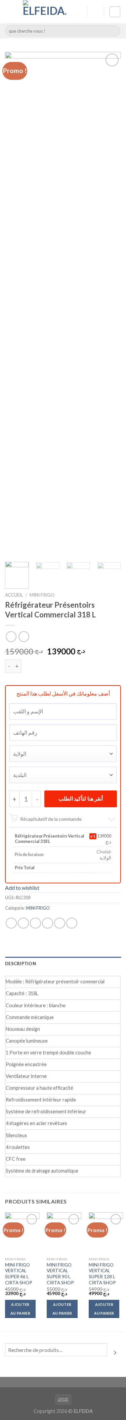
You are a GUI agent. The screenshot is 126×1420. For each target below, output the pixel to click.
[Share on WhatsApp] (11, 923)
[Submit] (114, 31)
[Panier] (115, 11)
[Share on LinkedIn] (71, 923)
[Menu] (9, 11)
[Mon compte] (79, 11)
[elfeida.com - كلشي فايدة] (44, 12)
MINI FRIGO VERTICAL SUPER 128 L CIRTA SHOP (102, 1273)
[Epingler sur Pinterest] (59, 923)
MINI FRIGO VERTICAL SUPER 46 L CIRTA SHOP (18, 1273)
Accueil (14, 595)
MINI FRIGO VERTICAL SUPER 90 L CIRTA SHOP (60, 1273)
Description (20, 963)
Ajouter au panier (20, 1308)
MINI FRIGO (42, 595)
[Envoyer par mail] (47, 923)
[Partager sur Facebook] (23, 923)
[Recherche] (115, 1352)
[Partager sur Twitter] (35, 923)
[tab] (63, 963)
